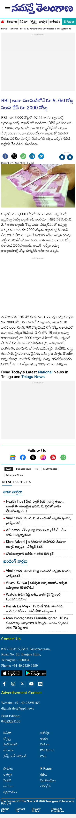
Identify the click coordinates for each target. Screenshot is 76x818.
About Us (5, 810)
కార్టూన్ (43, 22)
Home (4, 28)
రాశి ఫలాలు (47, 750)
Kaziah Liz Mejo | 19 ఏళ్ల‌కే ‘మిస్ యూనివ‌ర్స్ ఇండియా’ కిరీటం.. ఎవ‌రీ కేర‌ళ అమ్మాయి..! (35, 608)
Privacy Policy (36, 810)
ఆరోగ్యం (45, 732)
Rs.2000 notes (50, 468)
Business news (23, 468)
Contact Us (20, 810)
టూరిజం (8, 786)
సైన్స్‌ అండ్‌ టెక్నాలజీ (15, 756)
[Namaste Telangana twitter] (22, 684)
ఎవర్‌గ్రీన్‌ (45, 786)
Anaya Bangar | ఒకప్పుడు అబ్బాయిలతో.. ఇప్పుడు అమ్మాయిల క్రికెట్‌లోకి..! (36, 585)
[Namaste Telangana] (2, 21)
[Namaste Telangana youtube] (31, 684)
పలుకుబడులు (48, 780)
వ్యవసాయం (10, 792)
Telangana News (14, 475)
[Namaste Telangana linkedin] (40, 684)
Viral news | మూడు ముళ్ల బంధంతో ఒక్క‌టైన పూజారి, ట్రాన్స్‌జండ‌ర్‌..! (38, 520)
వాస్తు (43, 756)
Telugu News (33, 376)
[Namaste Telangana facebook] (4, 684)
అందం (44, 738)
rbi (36, 468)
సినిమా (24, 22)
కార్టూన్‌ (8, 774)
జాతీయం (55, 22)
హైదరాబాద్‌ (10, 744)
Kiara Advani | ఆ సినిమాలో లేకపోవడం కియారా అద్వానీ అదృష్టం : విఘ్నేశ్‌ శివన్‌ (36, 544)
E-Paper (69, 21)
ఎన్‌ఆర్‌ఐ (9, 750)
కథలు (43, 774)
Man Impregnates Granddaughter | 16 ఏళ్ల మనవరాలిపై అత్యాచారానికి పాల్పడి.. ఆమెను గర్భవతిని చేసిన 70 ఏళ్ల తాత (37, 623)
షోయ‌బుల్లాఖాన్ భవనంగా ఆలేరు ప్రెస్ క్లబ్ (30, 553)
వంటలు (44, 744)
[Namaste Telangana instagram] (13, 684)
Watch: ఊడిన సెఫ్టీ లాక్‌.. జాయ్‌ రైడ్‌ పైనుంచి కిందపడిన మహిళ (33, 596)
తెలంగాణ (12, 22)
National (14, 28)
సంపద (7, 780)
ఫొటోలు (8, 768)
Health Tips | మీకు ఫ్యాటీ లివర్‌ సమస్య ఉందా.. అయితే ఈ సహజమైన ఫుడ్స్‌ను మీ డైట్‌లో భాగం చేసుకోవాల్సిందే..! (35, 506)
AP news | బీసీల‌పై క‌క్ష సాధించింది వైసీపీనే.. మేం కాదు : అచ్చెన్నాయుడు (36, 532)
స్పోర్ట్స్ (33, 22)
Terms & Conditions (57, 810)
